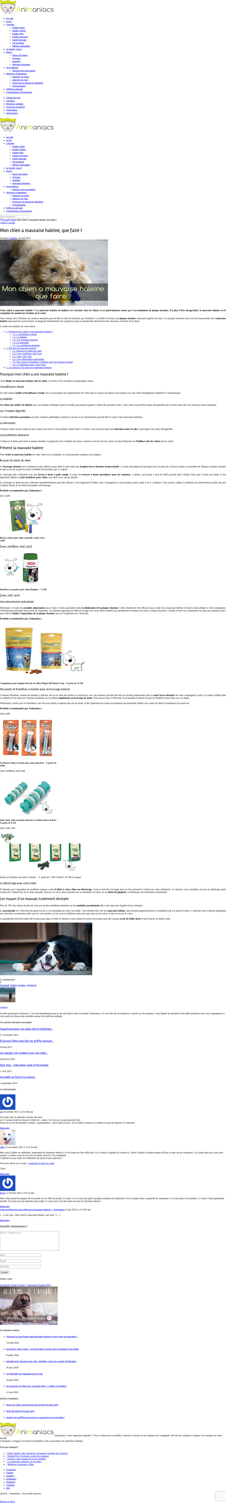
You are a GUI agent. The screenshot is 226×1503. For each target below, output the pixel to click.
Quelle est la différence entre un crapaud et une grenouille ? (35, 1417)
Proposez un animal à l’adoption (27, 83)
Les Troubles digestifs (25, 340)
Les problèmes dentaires (26, 345)
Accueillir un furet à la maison (17, 1077)
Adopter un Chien (20, 76)
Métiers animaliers (21, 46)
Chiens (13, 219)
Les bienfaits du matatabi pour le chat (24, 1373)
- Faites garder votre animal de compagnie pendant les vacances (37, 1453)
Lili (1, 1111)
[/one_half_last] (22, 356)
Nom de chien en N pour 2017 (20, 1411)
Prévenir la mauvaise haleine (21, 348)
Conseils (10, 24)
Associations (12, 67)
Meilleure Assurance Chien (21, 1464)
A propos (10, 100)
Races (9, 52)
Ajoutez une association (23, 70)
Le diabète (19, 337)
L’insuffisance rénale (24, 334)
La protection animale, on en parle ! (24, 1461)
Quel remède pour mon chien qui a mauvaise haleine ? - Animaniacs (32, 1209)
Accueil (9, 18)
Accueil (5, 219)
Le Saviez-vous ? (14, 49)
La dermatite (20, 342)
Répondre (5, 1128)
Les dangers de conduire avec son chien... (24, 1053)
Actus (9, 21)
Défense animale (14, 89)
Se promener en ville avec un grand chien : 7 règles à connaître (36, 1386)
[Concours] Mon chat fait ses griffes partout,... (27, 1041)
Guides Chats (18, 27)
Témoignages (19, 86)
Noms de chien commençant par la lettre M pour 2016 (32, 1404)
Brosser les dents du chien (27, 351)
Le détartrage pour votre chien (29, 364)
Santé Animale (19, 40)
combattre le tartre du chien (41, 1163)
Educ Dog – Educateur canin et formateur (24, 1065)
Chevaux (16, 58)
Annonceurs (12, 113)
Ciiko (2, 1147)
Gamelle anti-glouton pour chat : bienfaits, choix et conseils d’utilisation (41, 1361)
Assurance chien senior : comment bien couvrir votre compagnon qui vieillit (42, 1349)
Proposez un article (15, 107)
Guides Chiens (19, 30)
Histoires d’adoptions (16, 73)
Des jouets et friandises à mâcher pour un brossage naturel (42, 362)
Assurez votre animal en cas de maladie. (26, 1458)
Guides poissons (20, 36)
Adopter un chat (20, 79)
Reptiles (16, 61)
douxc (3, 1193)
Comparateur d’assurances (19, 92)
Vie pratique (18, 43)
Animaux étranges (21, 64)
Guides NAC (18, 33)
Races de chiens (20, 55)
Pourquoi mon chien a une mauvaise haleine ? (29, 331)
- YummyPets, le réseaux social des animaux (27, 1456)
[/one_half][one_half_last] (27, 353)
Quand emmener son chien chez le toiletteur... (26, 1029)
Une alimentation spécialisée (28, 359)
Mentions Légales (15, 103)
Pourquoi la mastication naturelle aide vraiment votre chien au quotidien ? (41, 1336)
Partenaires (11, 110)
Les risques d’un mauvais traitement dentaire (29, 367)
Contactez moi (13, 97)
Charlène (12, 238)
